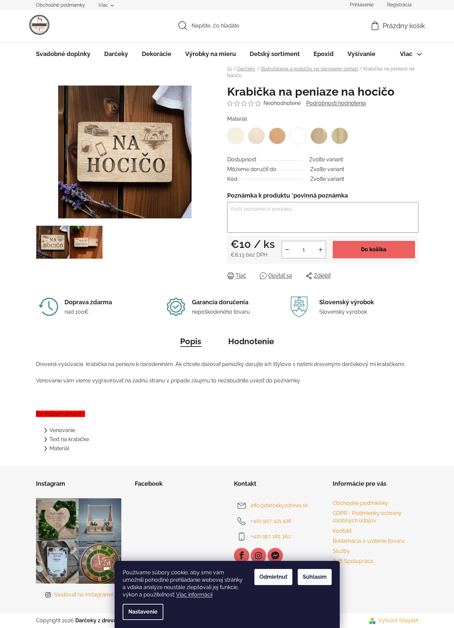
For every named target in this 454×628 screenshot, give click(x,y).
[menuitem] (63, 54)
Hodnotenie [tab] (251, 341)
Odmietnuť (273, 577)
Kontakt (342, 531)
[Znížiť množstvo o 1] (287, 249)
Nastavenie (143, 612)
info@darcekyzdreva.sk (279, 505)
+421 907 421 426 (271, 521)
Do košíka (373, 249)
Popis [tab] (190, 341)
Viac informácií (194, 594)
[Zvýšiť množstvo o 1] (321, 249)
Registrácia (399, 4)
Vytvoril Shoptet (398, 620)
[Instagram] (258, 555)
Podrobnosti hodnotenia (336, 103)
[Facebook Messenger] (275, 555)
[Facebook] (241, 555)
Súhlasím (315, 577)
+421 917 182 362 (271, 536)
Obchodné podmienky (60, 5)
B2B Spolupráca (353, 561)
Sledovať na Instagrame (83, 594)
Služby (341, 551)
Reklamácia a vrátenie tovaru (369, 541)
